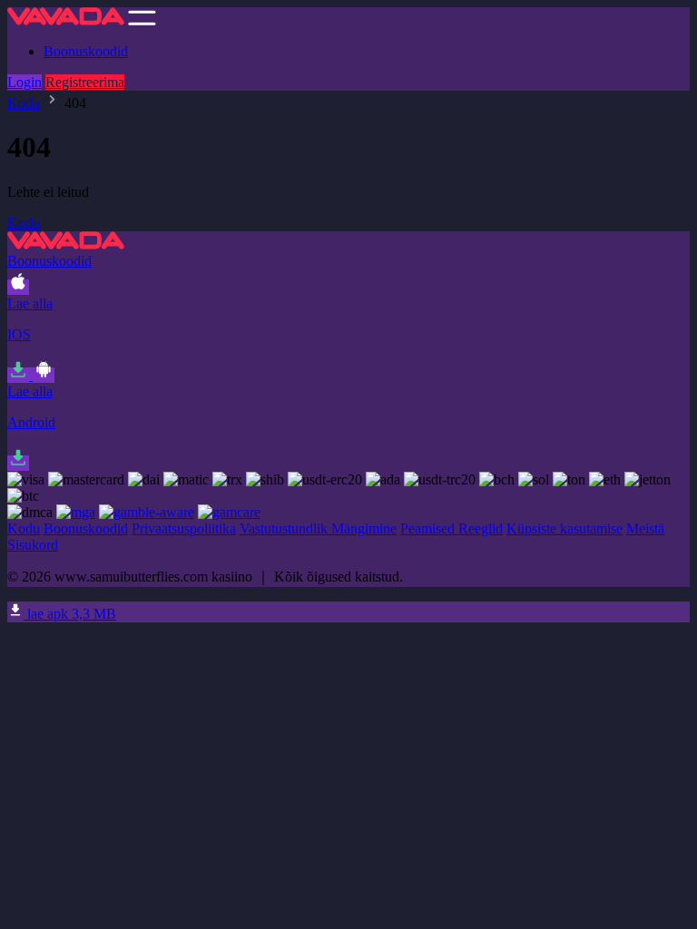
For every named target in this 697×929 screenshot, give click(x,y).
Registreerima (84, 82)
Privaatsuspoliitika (184, 528)
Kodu (23, 103)
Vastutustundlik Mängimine (318, 528)
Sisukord (32, 545)
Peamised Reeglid (451, 528)
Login (24, 82)
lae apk (70, 613)
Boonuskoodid (86, 51)
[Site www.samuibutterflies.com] (65, 20)
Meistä (645, 528)
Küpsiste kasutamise (564, 528)
